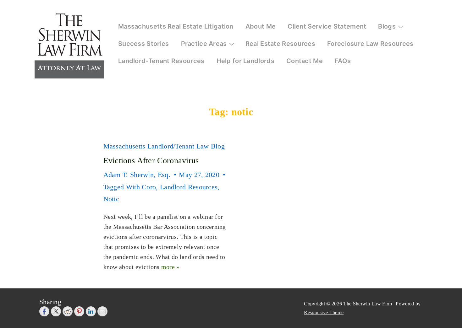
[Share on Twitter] (56, 311)
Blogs (387, 26)
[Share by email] (102, 311)
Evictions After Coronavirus (151, 160)
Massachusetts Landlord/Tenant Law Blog (164, 146)
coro (149, 187)
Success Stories (143, 43)
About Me (260, 26)
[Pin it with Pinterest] (79, 311)
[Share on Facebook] (44, 311)
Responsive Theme (324, 312)
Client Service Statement (327, 26)
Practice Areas (204, 43)
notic (111, 199)
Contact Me (304, 61)
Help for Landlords (245, 61)
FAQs (343, 61)
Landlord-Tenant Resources (161, 61)
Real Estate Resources (280, 43)
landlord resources (188, 187)
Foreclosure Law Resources (370, 43)
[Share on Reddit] (68, 311)
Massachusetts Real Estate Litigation (176, 26)
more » (170, 266)
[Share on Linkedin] (91, 311)
